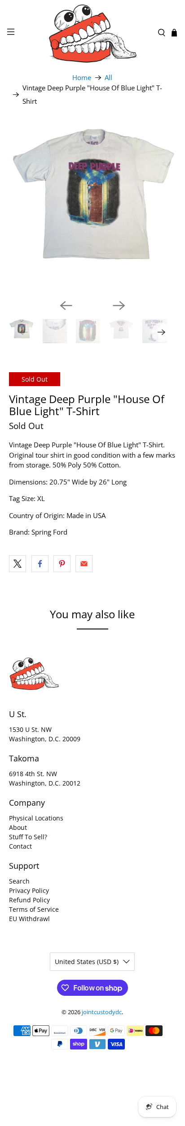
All (108, 77)
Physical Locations (36, 818)
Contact (20, 846)
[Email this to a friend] (83, 563)
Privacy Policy (29, 890)
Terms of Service (34, 909)
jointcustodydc (102, 1012)
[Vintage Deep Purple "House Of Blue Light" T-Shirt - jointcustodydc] (92, 209)
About (18, 827)
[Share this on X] (17, 563)
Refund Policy (29, 900)
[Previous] (66, 305)
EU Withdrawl (29, 918)
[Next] (119, 305)
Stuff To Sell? (28, 837)
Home (81, 77)
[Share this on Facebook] (39, 563)
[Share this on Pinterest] (61, 563)
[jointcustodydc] (92, 32)
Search (19, 881)
